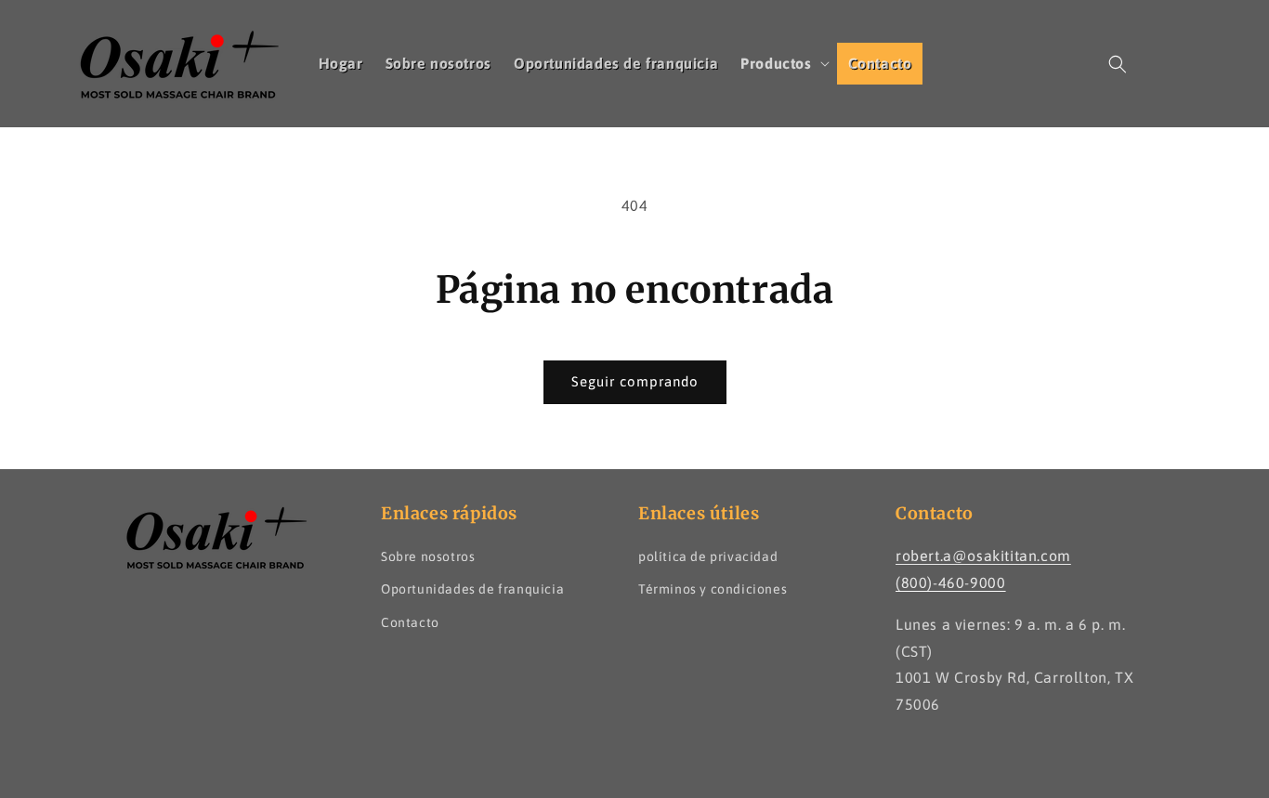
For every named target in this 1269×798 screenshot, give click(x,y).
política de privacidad (708, 556)
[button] (782, 64)
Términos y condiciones (712, 589)
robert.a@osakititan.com (983, 555)
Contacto (410, 622)
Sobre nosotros (428, 556)
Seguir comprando (635, 381)
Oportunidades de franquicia (472, 589)
